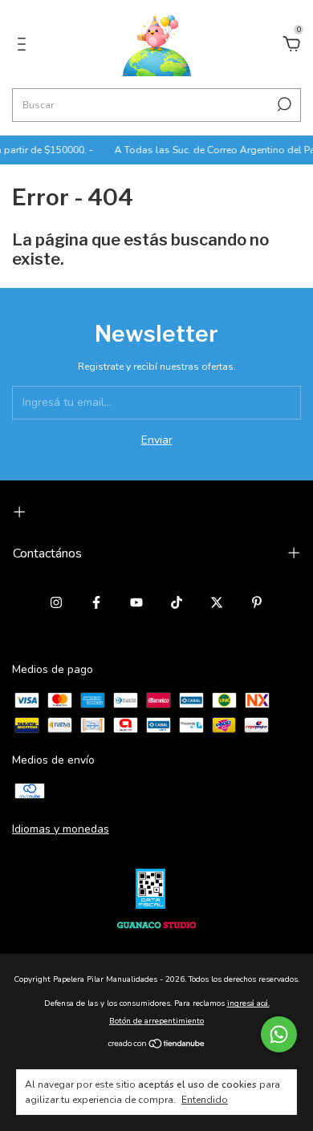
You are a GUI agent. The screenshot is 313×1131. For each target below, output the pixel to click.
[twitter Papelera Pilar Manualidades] (216, 602)
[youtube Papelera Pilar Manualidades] (136, 602)
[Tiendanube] (157, 1044)
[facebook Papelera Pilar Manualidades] (96, 602)
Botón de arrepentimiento (156, 1021)
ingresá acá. (248, 1003)
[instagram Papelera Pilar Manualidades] (56, 602)
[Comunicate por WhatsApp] (279, 1034)
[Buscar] (283, 104)
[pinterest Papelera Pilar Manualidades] (256, 602)
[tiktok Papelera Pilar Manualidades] (176, 602)
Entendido (204, 1099)
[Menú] (24, 46)
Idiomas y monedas (60, 829)
